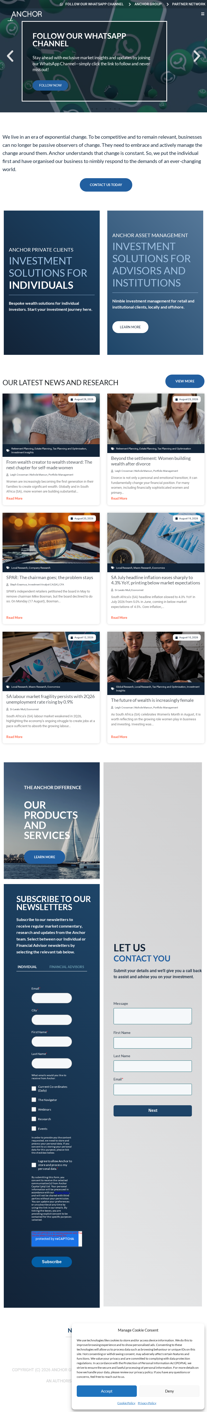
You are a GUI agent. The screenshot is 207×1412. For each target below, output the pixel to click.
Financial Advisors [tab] (66, 967)
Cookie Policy (126, 1403)
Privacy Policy (147, 1403)
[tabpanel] (51, 1126)
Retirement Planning (22, 448)
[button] (10, 56)
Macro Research (142, 567)
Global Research (125, 686)
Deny (169, 1391)
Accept (107, 1391)
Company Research (39, 567)
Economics (158, 567)
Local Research (19, 567)
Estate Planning (43, 448)
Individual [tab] (27, 967)
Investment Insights (22, 452)
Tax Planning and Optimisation (69, 448)
